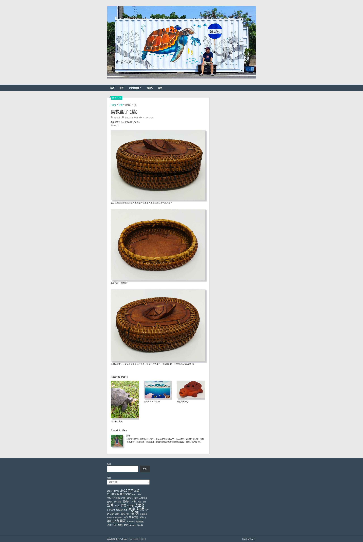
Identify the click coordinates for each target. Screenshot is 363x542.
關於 (122, 87)
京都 (123, 498)
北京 (129, 498)
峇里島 (139, 505)
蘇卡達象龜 (131, 522)
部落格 (150, 87)
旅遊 (136, 117)
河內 (147, 510)
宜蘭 (110, 505)
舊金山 (143, 517)
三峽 (139, 494)
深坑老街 (125, 514)
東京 (131, 509)
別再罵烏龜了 (135, 87)
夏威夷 (126, 501)
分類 (109, 478)
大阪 (134, 501)
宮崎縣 (117, 506)
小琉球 (130, 505)
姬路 (144, 502)
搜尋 (109, 464)
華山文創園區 (116, 521)
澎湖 (134, 513)
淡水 (117, 514)
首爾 (120, 525)
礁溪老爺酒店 (117, 518)
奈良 (140, 501)
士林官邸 (117, 501)
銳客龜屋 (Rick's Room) (117, 539)
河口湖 (110, 513)
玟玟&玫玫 (143, 514)
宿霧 (123, 505)
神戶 (126, 517)
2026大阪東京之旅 (119, 494)
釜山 (109, 525)
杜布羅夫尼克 (121, 510)
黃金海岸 (133, 525)
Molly (134, 495)
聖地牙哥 (133, 517)
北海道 (135, 498)
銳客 (118, 117)
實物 (131, 117)
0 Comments (148, 117)
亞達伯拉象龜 (113, 498)
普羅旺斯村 (111, 510)
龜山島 (140, 525)
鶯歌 (126, 525)
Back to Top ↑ (249, 539)
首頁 (112, 87)
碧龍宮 (109, 518)
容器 (121, 105)
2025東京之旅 (130, 490)
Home (113, 105)
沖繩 (140, 509)
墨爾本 (110, 501)
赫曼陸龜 (139, 521)
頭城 (114, 525)
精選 (160, 87)
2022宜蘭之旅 (113, 491)
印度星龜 (143, 498)
